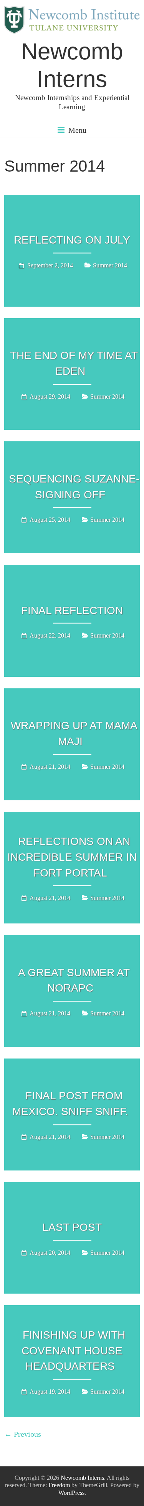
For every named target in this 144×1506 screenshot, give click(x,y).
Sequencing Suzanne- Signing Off (74, 487)
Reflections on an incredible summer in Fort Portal (72, 857)
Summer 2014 (110, 265)
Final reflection (72, 610)
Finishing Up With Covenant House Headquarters (73, 1350)
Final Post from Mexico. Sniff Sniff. (70, 1104)
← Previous (22, 1434)
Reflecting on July (72, 240)
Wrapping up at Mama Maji (74, 733)
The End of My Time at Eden (74, 363)
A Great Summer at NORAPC (74, 980)
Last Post (72, 1227)
